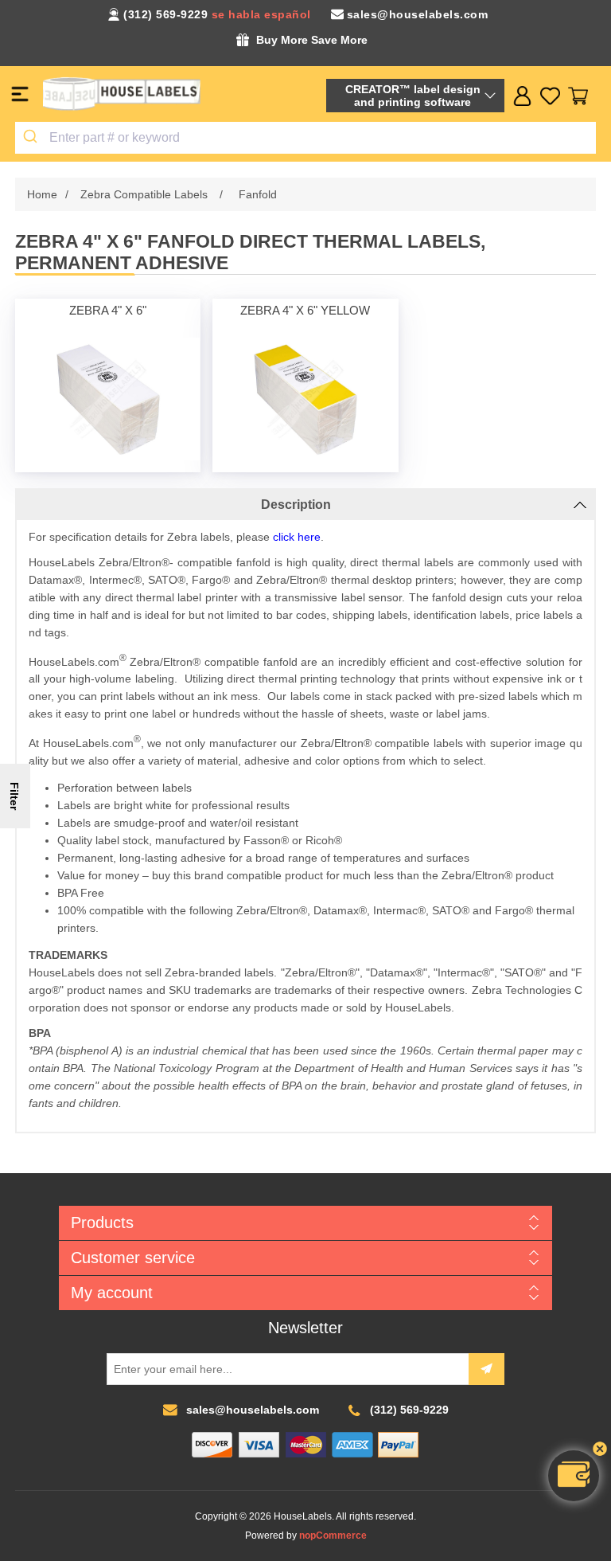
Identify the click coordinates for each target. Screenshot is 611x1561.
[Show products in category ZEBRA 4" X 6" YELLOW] (306, 399)
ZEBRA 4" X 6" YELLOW (305, 310)
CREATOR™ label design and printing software (413, 95)
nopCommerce (333, 1535)
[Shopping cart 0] (578, 96)
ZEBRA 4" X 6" (107, 310)
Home (42, 194)
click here (297, 536)
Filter (14, 796)
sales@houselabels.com (417, 14)
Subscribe (486, 1369)
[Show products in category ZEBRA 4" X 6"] (108, 399)
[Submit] (32, 137)
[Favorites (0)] (550, 96)
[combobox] (305, 138)
